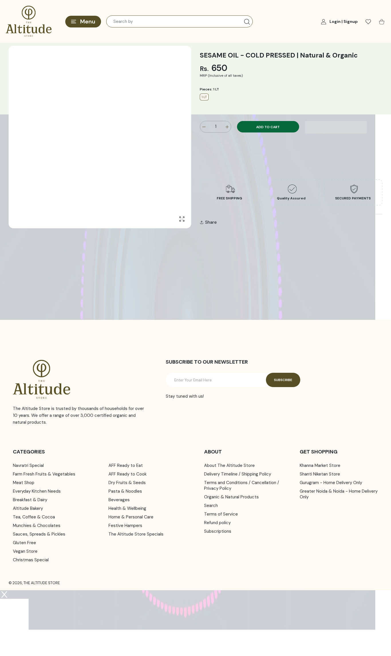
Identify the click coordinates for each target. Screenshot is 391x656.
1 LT (204, 97)
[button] (336, 127)
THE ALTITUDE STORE (41, 582)
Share (211, 222)
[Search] (247, 21)
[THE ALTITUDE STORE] (29, 21)
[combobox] (179, 21)
